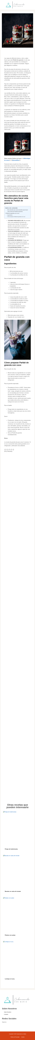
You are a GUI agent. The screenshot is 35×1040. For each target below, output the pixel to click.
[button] (5, 53)
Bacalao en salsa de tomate (13, 891)
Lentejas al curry (10, 979)
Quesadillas (15, 160)
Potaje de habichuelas (11, 849)
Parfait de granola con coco (12, 213)
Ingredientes (9, 215)
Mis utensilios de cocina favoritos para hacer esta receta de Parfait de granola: (17, 210)
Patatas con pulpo (10, 935)
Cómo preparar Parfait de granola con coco (16, 216)
